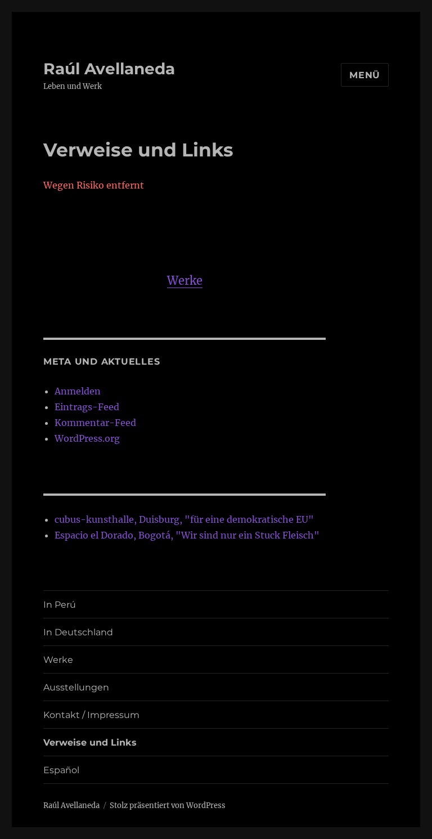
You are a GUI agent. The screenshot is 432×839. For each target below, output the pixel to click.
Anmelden (78, 391)
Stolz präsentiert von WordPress (168, 805)
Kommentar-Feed (95, 422)
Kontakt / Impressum (91, 715)
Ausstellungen (76, 687)
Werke (184, 280)
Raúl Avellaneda (109, 68)
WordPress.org (87, 438)
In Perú (59, 604)
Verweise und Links (90, 742)
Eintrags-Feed (87, 406)
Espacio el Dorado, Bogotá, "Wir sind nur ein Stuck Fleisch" (187, 535)
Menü (364, 75)
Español (61, 770)
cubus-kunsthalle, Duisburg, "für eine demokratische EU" (184, 519)
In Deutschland (78, 632)
